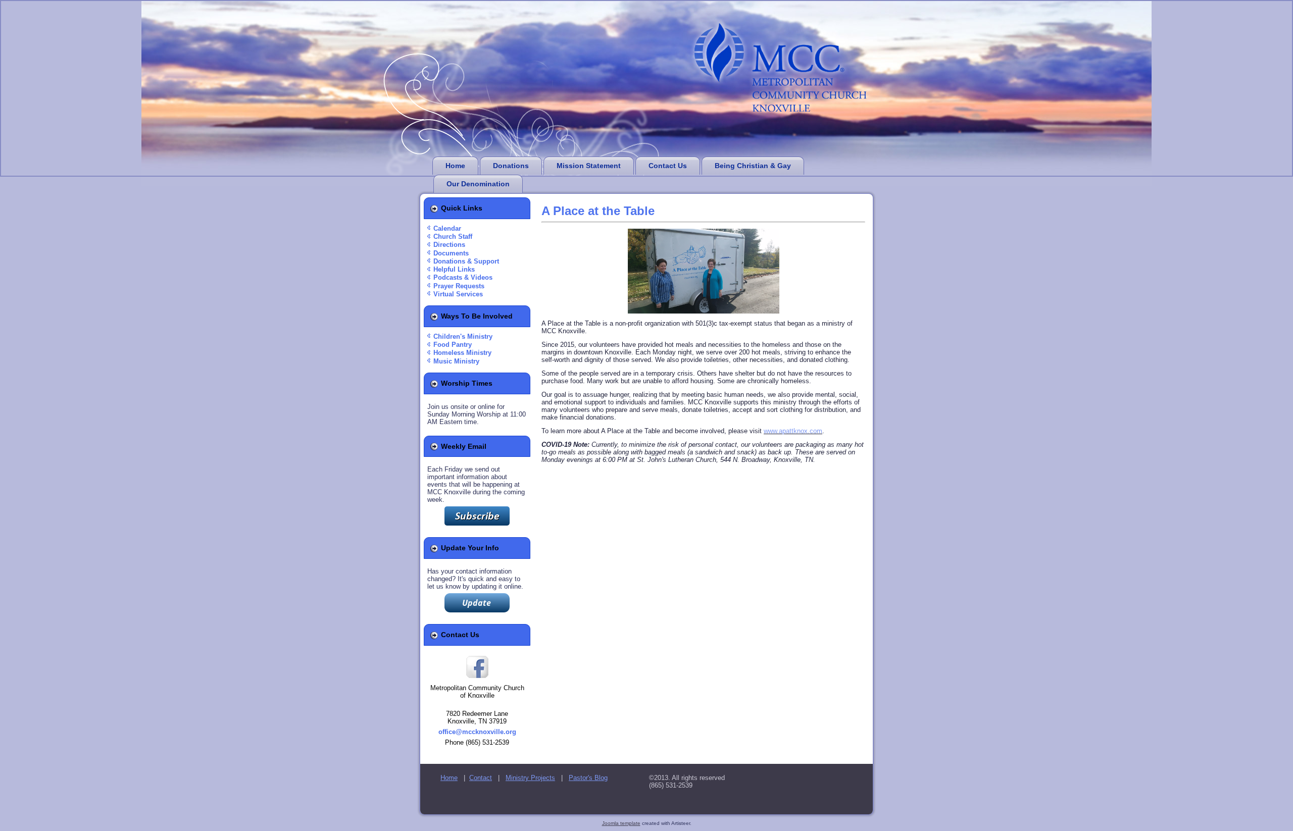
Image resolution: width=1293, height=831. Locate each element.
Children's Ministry (462, 336)
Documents (451, 253)
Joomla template (621, 823)
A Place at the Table (598, 211)
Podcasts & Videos (462, 277)
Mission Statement (589, 166)
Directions (449, 244)
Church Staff (452, 236)
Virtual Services (458, 294)
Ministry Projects (530, 778)
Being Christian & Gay (753, 166)
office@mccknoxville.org (477, 732)
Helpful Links (454, 269)
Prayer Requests (458, 286)
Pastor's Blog (588, 778)
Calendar (447, 228)
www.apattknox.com (793, 431)
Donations (511, 166)
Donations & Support (466, 261)
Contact (480, 778)
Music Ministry (456, 361)
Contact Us (668, 166)
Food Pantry (452, 344)
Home (455, 166)
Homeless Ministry (462, 352)
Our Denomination (478, 184)
